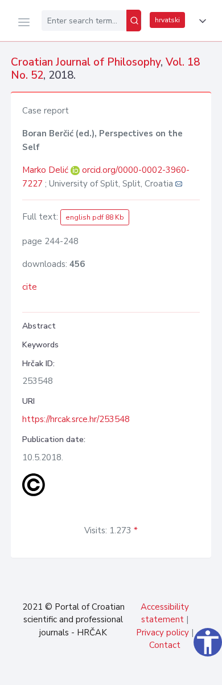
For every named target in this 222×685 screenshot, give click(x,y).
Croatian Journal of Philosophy (86, 62)
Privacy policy (162, 632)
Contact (164, 645)
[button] (200, 21)
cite (29, 287)
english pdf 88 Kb (94, 217)
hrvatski (167, 20)
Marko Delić (46, 170)
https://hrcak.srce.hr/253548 (76, 419)
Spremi (131, 670)
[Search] (133, 20)
